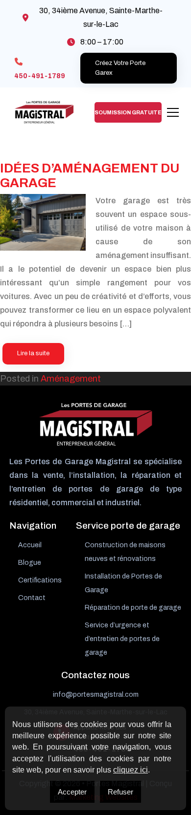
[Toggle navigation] (173, 112)
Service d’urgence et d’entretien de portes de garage (122, 639)
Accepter (72, 792)
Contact (32, 597)
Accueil (30, 545)
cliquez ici (130, 770)
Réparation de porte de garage (133, 607)
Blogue (29, 562)
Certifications (40, 580)
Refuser (120, 792)
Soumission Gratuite (128, 112)
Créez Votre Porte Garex (120, 68)
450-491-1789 (39, 76)
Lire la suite (33, 353)
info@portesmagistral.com (96, 694)
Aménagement (71, 379)
